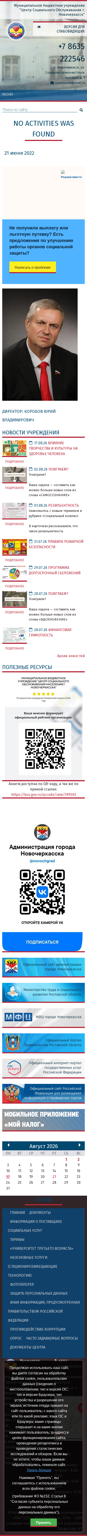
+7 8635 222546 (71, 53)
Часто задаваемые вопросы (52, 1338)
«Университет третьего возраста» (41, 1248)
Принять (43, 1523)
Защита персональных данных (39, 1293)
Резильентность (63, 505)
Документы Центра (27, 1347)
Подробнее (14, 462)
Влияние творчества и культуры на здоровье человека (53, 448)
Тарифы (17, 1239)
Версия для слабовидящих (71, 29)
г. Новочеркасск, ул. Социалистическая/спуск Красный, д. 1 (65, 72)
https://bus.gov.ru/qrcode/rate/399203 (43, 794)
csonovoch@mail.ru (70, 83)
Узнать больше (39, 1470)
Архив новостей (71, 656)
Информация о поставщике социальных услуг (35, 1226)
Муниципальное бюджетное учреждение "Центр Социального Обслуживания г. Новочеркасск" (49, 10)
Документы (40, 1212)
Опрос (16, 1338)
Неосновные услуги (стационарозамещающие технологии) (32, 1266)
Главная (17, 1212)
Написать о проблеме (33, 267)
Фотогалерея (22, 1284)
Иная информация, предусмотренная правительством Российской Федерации (44, 1311)
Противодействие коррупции (37, 1329)
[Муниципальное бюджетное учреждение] (16, 37)
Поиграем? (58, 469)
